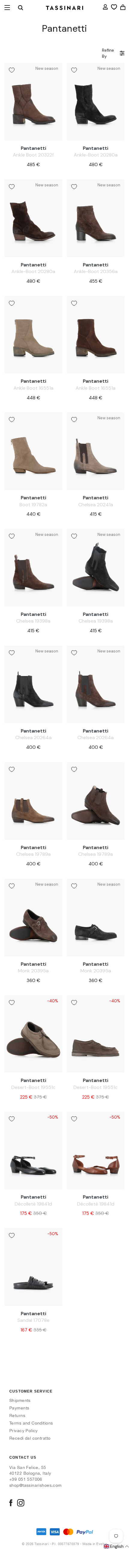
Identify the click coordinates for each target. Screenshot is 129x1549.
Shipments (20, 1400)
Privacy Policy (23, 1430)
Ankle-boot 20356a (96, 271)
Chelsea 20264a (33, 737)
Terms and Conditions (31, 1423)
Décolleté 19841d (33, 1204)
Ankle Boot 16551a (33, 388)
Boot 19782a (33, 504)
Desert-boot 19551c (33, 1087)
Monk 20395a (33, 971)
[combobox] (20, 7)
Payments (19, 1408)
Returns (17, 1415)
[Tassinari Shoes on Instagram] (20, 1503)
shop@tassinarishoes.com (35, 1485)
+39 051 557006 (25, 1479)
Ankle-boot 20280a (96, 155)
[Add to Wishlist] (11, 70)
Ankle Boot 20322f (33, 155)
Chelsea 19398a (33, 621)
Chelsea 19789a (33, 854)
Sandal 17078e (33, 1320)
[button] (116, 1546)
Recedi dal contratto (29, 1438)
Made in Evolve (94, 1544)
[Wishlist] (114, 7)
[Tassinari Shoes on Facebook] (10, 1503)
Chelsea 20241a (95, 504)
